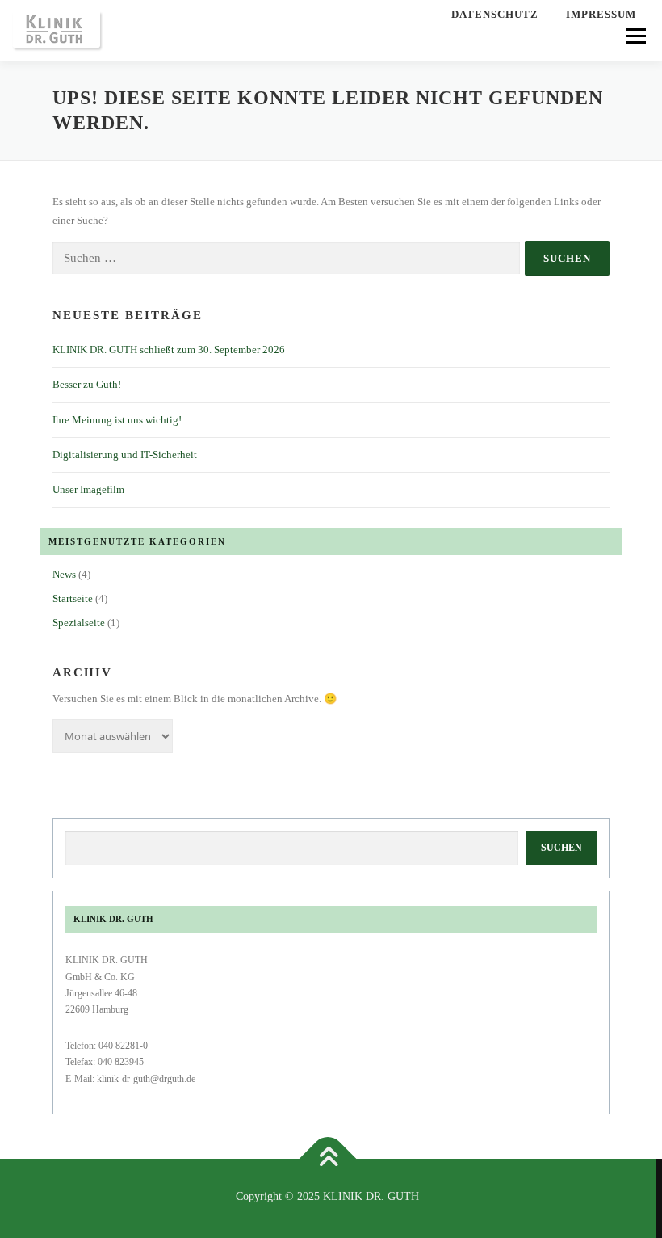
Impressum (601, 14)
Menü (634, 36)
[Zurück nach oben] (328, 1159)
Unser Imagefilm (88, 489)
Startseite (72, 598)
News (64, 574)
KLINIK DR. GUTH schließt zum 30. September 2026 (168, 349)
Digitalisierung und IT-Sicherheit (124, 454)
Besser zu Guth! (86, 384)
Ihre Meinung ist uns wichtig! (117, 420)
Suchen (561, 847)
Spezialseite (78, 623)
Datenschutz (494, 14)
